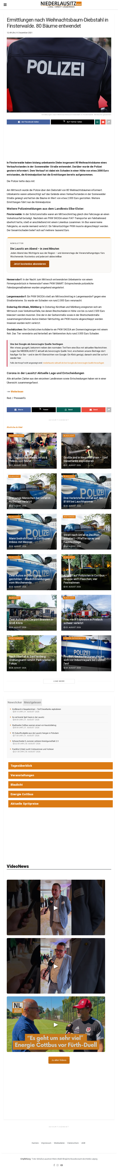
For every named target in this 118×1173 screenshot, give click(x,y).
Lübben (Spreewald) (74, 638)
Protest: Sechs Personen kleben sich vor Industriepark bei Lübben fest (84, 660)
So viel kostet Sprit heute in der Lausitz (28, 717)
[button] (56, 907)
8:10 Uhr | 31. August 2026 (26, 712)
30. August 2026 (18, 506)
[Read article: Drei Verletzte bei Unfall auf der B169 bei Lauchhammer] (86, 491)
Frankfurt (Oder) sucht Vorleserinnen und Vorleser (33, 749)
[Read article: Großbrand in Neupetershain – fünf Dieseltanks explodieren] (86, 451)
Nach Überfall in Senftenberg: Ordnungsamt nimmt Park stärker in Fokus (31, 660)
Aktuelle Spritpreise (25, 803)
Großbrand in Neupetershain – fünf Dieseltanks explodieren (36, 709)
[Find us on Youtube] (61, 1165)
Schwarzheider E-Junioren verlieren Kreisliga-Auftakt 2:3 (35, 741)
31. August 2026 (18, 465)
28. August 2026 (18, 668)
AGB (83, 1143)
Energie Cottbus (22, 794)
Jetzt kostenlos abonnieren (30, 263)
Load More (59, 681)
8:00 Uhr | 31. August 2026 (26, 720)
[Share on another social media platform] (108, 121)
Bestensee (69, 517)
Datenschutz (73, 1143)
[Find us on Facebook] (54, 1165)
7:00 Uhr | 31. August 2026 (26, 736)
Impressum (46, 1143)
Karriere (35, 1143)
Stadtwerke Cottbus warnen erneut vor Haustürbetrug (34, 725)
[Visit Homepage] (61, 5)
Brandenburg (16, 436)
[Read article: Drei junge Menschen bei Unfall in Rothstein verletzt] (32, 491)
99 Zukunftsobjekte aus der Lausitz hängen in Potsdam (35, 733)
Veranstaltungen (22, 775)
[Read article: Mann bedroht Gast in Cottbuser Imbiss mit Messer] (32, 532)
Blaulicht (69, 436)
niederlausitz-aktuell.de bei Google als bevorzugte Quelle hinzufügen (73, 363)
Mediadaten (59, 1143)
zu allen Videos (59, 1060)
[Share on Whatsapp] (97, 121)
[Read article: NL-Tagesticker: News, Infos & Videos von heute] (32, 451)
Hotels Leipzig (91, 1159)
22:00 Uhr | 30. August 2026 (27, 744)
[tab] (15, 702)
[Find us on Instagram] (58, 1165)
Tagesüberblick (21, 765)
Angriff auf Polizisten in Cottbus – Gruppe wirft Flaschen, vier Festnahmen (85, 579)
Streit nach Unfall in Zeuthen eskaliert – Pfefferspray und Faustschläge (82, 538)
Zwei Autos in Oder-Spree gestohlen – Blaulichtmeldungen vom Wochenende (29, 579)
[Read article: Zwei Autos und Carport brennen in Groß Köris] (32, 613)
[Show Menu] (5, 4)
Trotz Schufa (37, 1159)
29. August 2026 (18, 627)
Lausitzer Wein (50, 1159)
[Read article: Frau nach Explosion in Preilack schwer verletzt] (86, 613)
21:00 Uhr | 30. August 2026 (27, 752)
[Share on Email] (103, 121)
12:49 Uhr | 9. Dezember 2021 (19, 32)
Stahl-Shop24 (63, 1159)
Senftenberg (16, 638)
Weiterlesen (17, 391)
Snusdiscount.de (77, 1159)
